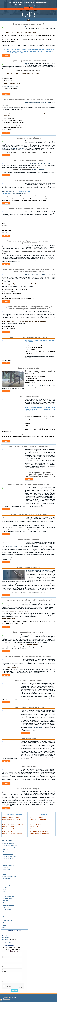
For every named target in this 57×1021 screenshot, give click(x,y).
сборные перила (13, 546)
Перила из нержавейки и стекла (29, 567)
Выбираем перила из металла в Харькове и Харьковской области (28, 99)
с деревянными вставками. (11, 91)
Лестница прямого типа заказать (39, 831)
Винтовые (5, 889)
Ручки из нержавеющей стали (9, 876)
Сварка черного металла (8, 914)
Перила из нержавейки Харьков (28, 789)
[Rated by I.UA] (6, 999)
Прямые (5, 887)
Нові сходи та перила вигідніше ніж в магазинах (28, 337)
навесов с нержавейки (19, 194)
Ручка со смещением (8, 883)
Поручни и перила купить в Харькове (28, 680)
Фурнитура (4, 916)
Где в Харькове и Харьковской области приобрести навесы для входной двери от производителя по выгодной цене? (28, 308)
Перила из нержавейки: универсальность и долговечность (28, 485)
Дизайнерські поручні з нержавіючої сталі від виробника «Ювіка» (28, 656)
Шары (4, 925)
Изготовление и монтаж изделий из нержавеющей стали (28, 2)
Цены (4, 874)
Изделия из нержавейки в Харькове (28, 180)
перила (4, 192)
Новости (4, 927)
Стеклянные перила (7, 584)
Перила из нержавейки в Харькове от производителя (28, 447)
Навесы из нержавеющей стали (39, 829)
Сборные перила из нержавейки (28, 539)
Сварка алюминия (7, 909)
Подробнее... (6, 55)
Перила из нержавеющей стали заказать (28, 707)
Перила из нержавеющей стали (40, 163)
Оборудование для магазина (38, 819)
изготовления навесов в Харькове (12, 148)
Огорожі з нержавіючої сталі (28, 396)
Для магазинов (6, 902)
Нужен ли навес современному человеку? (28, 24)
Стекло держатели (7, 920)
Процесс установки (7, 871)
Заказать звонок (28, 7)
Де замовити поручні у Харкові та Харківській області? (28, 209)
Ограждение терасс (7, 863)
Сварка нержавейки (7, 911)
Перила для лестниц (28, 766)
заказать (39, 822)
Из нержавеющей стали (8, 896)
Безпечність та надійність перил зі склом (28, 632)
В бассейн (5, 891)
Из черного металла (7, 898)
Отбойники (5, 867)
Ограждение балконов (8, 865)
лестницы (11, 192)
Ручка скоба (6, 880)
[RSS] (1, 1000)
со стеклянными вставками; (12, 86)
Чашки (4, 918)
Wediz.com (13, 997)
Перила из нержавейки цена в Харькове (28, 160)
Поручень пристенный (8, 858)
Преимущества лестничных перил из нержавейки (28, 514)
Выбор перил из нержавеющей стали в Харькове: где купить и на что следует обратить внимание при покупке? (28, 270)
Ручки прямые (6, 878)
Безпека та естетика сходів (28, 368)
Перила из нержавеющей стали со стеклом (13, 851)
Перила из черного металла (9, 856)
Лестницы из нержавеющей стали (10, 885)
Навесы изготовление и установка (10, 894)
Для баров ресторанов (8, 905)
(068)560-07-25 (5, 939)
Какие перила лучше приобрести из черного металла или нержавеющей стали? (28, 242)
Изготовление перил (28, 738)
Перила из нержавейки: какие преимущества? (28, 61)
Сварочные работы (6, 907)
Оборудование (5, 900)
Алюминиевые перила (8, 854)
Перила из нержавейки (36, 824)
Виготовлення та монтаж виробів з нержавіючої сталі (12, 834)
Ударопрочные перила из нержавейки (37, 570)
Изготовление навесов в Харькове (28, 138)
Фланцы (5, 922)
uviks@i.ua (9, 942)
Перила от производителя (37, 817)
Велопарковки (6, 869)
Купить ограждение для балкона (39, 833)
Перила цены (34, 826)
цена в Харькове (37, 170)
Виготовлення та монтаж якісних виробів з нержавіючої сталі (28, 600)
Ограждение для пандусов (9, 860)
